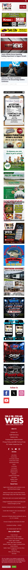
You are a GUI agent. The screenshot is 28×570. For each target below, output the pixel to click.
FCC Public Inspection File (14, 444)
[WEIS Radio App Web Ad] (14, 329)
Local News (14, 466)
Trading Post (14, 550)
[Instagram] (19, 449)
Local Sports (14, 468)
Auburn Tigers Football (14, 540)
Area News (14, 455)
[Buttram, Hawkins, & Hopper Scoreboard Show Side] (14, 352)
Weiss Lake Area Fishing (14, 551)
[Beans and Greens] (14, 211)
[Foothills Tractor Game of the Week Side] (14, 374)
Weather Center (14, 479)
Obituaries (14, 473)
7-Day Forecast (14, 535)
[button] (26, 1)
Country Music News (14, 460)
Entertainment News (14, 462)
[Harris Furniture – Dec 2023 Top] (14, 137)
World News (14, 481)
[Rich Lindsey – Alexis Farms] (14, 185)
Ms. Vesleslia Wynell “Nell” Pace (14, 529)
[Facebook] (9, 449)
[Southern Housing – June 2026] (14, 281)
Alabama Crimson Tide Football (14, 536)
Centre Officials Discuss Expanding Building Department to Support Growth (13, 55)
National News (14, 470)
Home (14, 464)
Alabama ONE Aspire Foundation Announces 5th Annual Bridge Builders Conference (13, 79)
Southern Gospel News (14, 475)
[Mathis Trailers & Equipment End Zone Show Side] (14, 307)
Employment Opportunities (14, 439)
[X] (12, 449)
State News (14, 477)
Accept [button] (14, 566)
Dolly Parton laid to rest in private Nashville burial (14, 498)
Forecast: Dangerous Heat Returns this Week (14, 521)
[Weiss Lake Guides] (14, 255)
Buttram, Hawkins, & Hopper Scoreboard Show (14, 544)
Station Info (14, 437)
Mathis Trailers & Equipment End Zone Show (14, 548)
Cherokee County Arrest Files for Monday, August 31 (14, 507)
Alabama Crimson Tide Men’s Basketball (14, 538)
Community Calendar (14, 458)
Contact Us (14, 432)
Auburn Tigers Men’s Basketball (14, 542)
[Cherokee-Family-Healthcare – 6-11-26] (14, 110)
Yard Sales (14, 553)
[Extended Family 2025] (14, 160)
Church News (14, 457)
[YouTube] (16, 449)
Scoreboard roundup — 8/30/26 (14, 525)
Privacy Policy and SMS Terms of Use (14, 442)
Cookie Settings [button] (6, 566)
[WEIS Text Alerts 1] (14, 233)
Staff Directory (14, 435)
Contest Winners (14, 546)
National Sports (14, 472)
